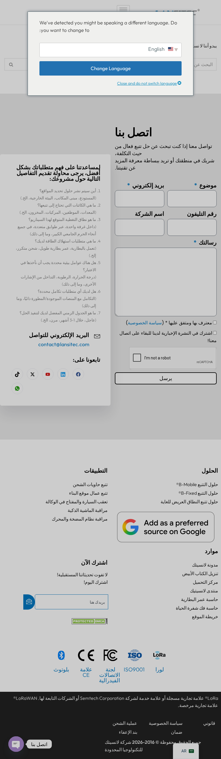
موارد (211, 550)
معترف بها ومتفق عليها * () (169, 322)
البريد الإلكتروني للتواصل (59, 335)
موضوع (207, 185)
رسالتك (207, 242)
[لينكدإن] (63, 374)
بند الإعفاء (128, 732)
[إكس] (32, 374)
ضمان (176, 732)
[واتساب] (17, 388)
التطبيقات (96, 470)
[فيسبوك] (78, 374)
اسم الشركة (149, 213)
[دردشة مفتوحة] (16, 744)
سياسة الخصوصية (145, 322)
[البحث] (10, 64)
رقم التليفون (202, 213)
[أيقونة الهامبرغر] (123, 9)
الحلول (210, 470)
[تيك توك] (17, 374)
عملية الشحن (125, 723)
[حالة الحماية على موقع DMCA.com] (90, 622)
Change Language (111, 68)
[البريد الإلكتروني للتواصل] (97, 335)
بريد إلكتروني (147, 185)
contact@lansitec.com (63, 344)
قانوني (209, 723)
